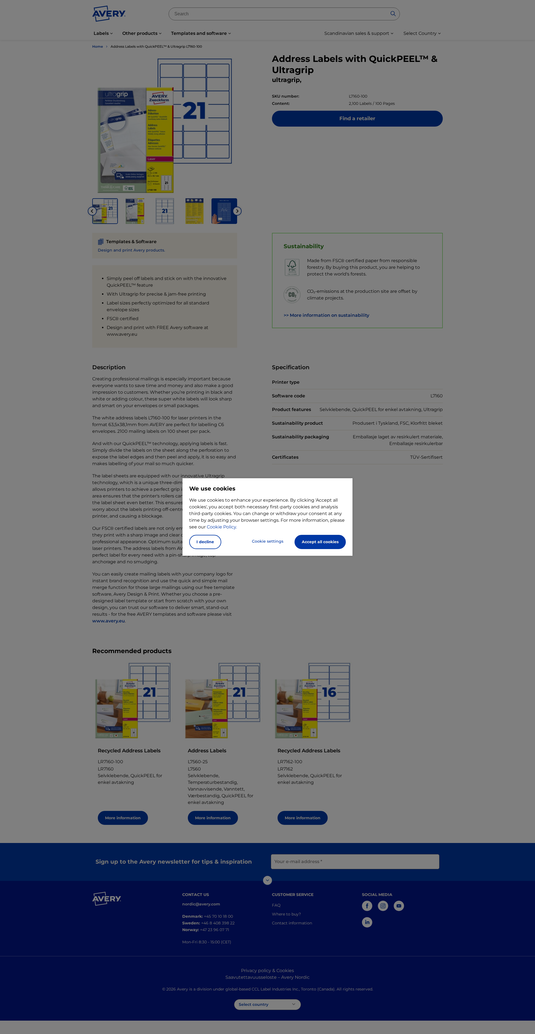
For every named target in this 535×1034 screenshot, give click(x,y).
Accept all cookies (320, 541)
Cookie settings (267, 541)
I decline (205, 541)
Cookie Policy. (222, 527)
